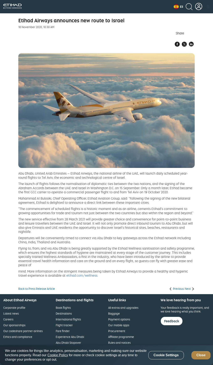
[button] (178, 6)
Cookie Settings (166, 355)
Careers (8, 319)
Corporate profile (14, 308)
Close (201, 355)
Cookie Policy (57, 355)
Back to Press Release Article (36, 289)
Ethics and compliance (17, 337)
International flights (68, 319)
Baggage (114, 313)
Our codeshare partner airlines (23, 331)
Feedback (171, 321)
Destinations (64, 313)
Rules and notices (119, 343)
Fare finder (63, 331)
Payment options (119, 319)
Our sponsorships (14, 325)
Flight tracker (64, 325)
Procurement (116, 331)
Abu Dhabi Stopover (68, 343)
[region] (106, 355)
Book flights (63, 308)
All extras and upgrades (123, 308)
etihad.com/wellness (81, 275)
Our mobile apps (118, 325)
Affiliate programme (121, 337)
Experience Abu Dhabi (70, 337)
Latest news (11, 313)
